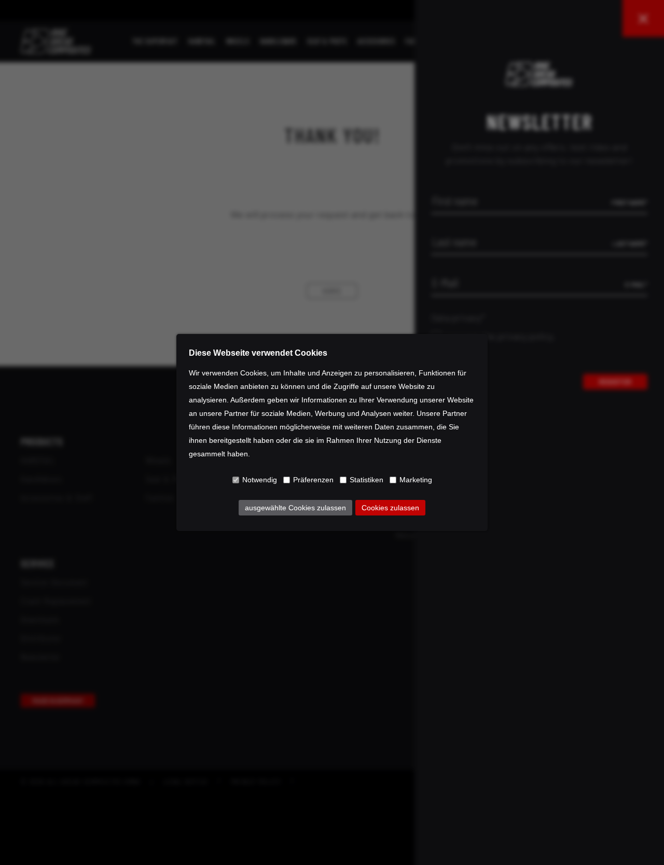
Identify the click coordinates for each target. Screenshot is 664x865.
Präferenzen (313, 480)
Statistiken (366, 480)
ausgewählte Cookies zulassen (295, 508)
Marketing (415, 480)
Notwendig (259, 480)
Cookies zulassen (390, 508)
